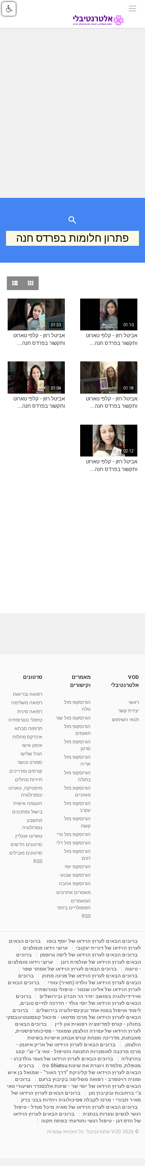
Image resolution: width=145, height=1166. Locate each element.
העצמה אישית (27, 803)
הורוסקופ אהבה (75, 883)
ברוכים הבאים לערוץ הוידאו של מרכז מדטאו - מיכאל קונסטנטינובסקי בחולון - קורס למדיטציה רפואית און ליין (73, 1017)
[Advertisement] (72, 113)
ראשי (133, 702)
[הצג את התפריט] (132, 7)
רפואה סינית (29, 711)
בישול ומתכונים (27, 812)
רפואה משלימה (26, 702)
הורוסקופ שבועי (75, 875)
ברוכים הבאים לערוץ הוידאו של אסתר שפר (69, 969)
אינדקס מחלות (27, 737)
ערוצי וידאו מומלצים (45, 948)
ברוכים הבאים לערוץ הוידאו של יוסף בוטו (92, 941)
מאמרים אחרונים (73, 892)
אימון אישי (32, 745)
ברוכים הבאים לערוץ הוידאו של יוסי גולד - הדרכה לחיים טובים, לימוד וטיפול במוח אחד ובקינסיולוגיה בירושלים (78, 1003)
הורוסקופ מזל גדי (74, 834)
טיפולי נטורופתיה (25, 720)
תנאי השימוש (125, 719)
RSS (86, 916)
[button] (9, 9)
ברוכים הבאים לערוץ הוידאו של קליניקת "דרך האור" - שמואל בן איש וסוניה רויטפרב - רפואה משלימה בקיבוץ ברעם (74, 1072)
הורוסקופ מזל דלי (73, 843)
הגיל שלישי (31, 754)
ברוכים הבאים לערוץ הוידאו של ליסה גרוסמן (89, 955)
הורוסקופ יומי (77, 866)
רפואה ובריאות (27, 694)
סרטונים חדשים (26, 844)
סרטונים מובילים (25, 853)
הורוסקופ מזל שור (73, 718)
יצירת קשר (128, 711)
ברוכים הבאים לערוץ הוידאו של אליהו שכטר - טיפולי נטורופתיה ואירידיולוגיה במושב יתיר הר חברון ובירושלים (74, 989)
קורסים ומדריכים (25, 771)
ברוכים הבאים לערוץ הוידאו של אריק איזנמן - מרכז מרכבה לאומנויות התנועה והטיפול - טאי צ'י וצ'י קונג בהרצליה (78, 1051)
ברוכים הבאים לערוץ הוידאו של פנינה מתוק (90, 976)
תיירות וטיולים (28, 779)
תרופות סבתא (28, 728)
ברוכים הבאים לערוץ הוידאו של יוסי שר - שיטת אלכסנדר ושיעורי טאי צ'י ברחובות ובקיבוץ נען (74, 1086)
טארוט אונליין (28, 836)
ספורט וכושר (29, 762)
